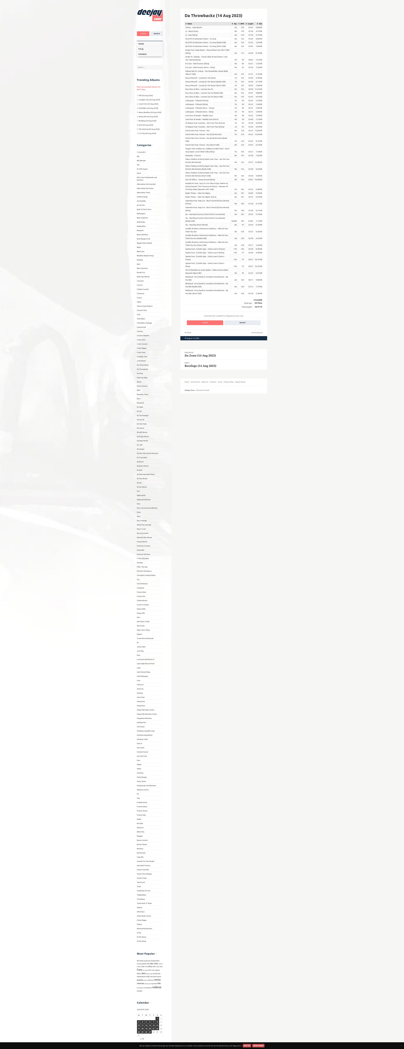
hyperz (157, 970)
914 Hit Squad (142, 169)
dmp (158, 966)
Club (138, 314)
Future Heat (141, 592)
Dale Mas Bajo (142, 377)
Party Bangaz (142, 777)
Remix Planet (142, 844)
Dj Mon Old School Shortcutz (147, 453)
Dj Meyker (141, 449)
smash (146, 983)
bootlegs (139, 964)
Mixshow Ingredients (144, 735)
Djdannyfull (141, 495)
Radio (139, 819)
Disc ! (139, 398)
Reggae (140, 836)
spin (149, 983)
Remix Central (142, 840)
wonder (139, 991)
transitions (148, 988)
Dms (138, 516)
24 (139, 1032)
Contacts (142, 54)
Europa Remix (142, 541)
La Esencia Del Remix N (145, 659)
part (154, 976)
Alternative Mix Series (145, 188)
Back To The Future (144, 209)
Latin (139, 668)
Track (139, 886)
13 (150, 1025)
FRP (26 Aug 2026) (146, 95)
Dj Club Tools (142, 424)
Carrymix (140, 281)
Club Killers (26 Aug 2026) (148, 108)
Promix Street (142, 811)
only (148, 976)
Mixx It (139, 743)
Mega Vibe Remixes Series (147, 714)
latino (147, 973)
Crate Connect (142, 344)
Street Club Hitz (143, 869)
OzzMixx (140, 773)
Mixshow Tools (142, 739)
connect (160, 964)
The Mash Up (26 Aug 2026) (149, 129)
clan (151, 963)
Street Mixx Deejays (144, 874)
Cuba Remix (141, 361)
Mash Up (140, 689)
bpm (138, 264)
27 (150, 1032)
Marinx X (140, 684)
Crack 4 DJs (141, 340)
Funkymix (140, 588)
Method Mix (141, 722)
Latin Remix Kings (143, 672)
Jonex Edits (141, 647)
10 (139, 1025)
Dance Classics (142, 386)
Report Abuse (240, 382)
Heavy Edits (141, 609)
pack (151, 976)
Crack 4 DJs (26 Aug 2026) (148, 104)
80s (138, 156)
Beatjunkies (141, 226)
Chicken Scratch (143, 289)
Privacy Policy (229, 382)
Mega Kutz (141, 705)
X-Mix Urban (141, 941)
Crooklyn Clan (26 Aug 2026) (149, 100)
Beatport (140, 230)
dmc (154, 966)
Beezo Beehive (142, 234)
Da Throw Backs (143, 365)
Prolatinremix (142, 802)
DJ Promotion (142, 457)
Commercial (141, 327)
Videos (139, 924)
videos (156, 987)
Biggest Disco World (144, 243)
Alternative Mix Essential (146, 184)
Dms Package (142, 520)
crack (138, 966)
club (156, 963)
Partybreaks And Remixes (146, 785)
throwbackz (140, 988)
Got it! (247, 1045)
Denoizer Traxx (142, 394)
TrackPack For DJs (143, 890)
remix (157, 979)
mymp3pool (141, 976)
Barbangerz (141, 213)
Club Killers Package (144, 323)
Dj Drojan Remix (143, 436)
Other (139, 769)
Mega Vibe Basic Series (145, 710)
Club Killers (141, 319)
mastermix (156, 973)
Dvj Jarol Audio (142, 533)
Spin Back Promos (143, 865)
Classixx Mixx (142, 310)
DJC (138, 491)
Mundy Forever (142, 752)
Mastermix (141, 701)
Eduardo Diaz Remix (144, 537)
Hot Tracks (141, 626)
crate (143, 966)
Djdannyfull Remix (144, 499)
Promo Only (141, 815)
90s (138, 165)
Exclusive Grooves (143, 546)
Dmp (138, 512)
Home (141, 43)
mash (151, 973)
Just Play (140, 651)
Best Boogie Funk (143, 239)
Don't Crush (141, 529)
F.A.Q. (141, 49)
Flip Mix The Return (144, 571)
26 (146, 1032)
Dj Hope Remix (142, 440)
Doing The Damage (144, 525)
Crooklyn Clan (142, 356)
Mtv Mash (140, 748)
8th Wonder (141, 160)
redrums (150, 980)
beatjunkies (155, 961)
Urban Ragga (141, 920)
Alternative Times (143, 192)
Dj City (139, 411)
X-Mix (139, 933)
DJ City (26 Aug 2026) (148, 133)
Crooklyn (149, 966)
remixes (140, 983)
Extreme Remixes (143, 554)
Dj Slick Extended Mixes (146, 474)
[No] (401, 1046)
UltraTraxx (141, 912)
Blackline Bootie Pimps (145, 255)
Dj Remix (140, 462)
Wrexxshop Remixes (144, 928)
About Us (204, 382)
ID (137, 642)
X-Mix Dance (141, 937)
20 (150, 1028)
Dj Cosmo (140, 428)
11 (142, 1025)
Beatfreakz (141, 222)
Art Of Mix (141, 205)
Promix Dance (142, 806)
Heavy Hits (141, 613)
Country (140, 331)
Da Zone (140, 373)
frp (143, 970)
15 (157, 1025)
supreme (154, 983)
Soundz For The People (145, 861)
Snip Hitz (140, 857)
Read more (258, 1045)
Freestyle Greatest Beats (146, 575)
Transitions (141, 899)
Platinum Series (143, 790)
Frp (138, 579)
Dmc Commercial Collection (147, 508)
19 (146, 1028)
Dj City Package (142, 415)
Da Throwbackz (142, 369)
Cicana (139, 297)
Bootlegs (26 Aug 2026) (147, 121)
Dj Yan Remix (142, 487)
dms (161, 966)
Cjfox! (139, 302)
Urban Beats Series (144, 916)
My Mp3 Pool (142, 756)
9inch (139, 173)
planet (159, 976)
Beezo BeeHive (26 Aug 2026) (150, 112)
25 (142, 1032)
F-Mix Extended (143, 558)
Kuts (138, 655)
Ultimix (139, 907)
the (159, 983)
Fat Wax (140, 562)
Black (139, 247)
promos (145, 980)
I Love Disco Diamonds (145, 638)
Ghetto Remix (142, 600)
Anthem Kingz (142, 197)
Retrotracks (141, 853)
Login (143, 33)
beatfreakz (147, 961)
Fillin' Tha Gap (142, 567)
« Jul (142, 1039)
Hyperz (139, 634)
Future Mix (141, 596)
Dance (139, 382)
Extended (140, 550)
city (148, 963)
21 (154, 1028)
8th (138, 961)
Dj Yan (139, 483)
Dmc (138, 504)
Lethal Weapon (142, 676)
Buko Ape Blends (143, 276)
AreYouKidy (141, 201)
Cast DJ (140, 285)
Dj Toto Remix (142, 478)
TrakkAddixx (141, 895)
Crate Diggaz (142, 348)
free (139, 969)
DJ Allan (140, 407)
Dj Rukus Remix (143, 466)
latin (144, 973)
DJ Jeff (139, 445)
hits (149, 970)
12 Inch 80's (141, 152)
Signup (157, 33)
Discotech (140, 403)
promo (140, 980)
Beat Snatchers (142, 218)
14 (154, 1025)
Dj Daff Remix (142, 432)
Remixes (140, 848)
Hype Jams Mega (143, 630)
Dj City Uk (140, 419)
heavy (146, 970)
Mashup (140, 693)
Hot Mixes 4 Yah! (143, 621)
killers (139, 973)
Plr (138, 794)
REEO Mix (140, 832)
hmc (153, 970)
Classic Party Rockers (145, 306)
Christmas (140, 293)
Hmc (138, 617)
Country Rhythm (143, 335)
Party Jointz (141, 781)
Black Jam (140, 251)
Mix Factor (141, 726)
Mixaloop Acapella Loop (146, 731)
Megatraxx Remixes (144, 718)
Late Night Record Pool (145, 663)
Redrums (140, 827)
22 (157, 1028)
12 (146, 1025)
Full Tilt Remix (142, 583)
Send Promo (195, 382)
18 (142, 1028)
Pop (138, 798)
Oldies (139, 764)
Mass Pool (140, 697)
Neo (138, 760)
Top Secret (141, 882)
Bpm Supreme (142, 268)
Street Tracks (142, 878)
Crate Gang (141, 352)
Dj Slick (139, 470)
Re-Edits (140, 823)
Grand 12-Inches (143, 605)
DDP (138, 390)
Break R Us (141, 272)
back (141, 961)
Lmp (138, 680)
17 (139, 1028)
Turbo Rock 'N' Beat (144, 903)
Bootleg (140, 260)
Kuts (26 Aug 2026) (146, 125)
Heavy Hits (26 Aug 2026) (148, 116)
